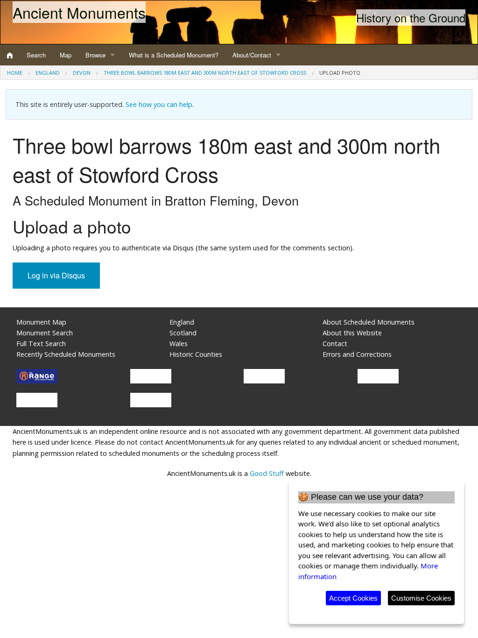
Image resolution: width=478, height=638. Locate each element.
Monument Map (41, 322)
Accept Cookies (353, 598)
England (47, 72)
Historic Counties (195, 354)
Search (36, 54)
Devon (82, 72)
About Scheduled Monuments (369, 322)
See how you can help (159, 104)
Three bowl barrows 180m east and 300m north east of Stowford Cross (205, 72)
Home (14, 72)
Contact (335, 343)
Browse (95, 54)
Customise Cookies (421, 598)
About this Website (352, 332)
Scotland (183, 332)
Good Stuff (267, 473)
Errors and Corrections (357, 354)
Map (65, 54)
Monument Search (44, 332)
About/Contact (251, 54)
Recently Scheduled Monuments (65, 354)
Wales (178, 343)
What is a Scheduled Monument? (173, 54)
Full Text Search (41, 343)
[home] (10, 55)
